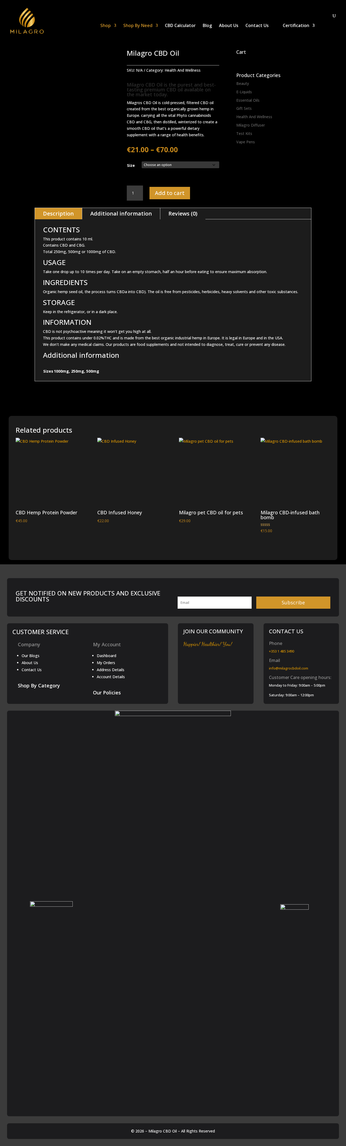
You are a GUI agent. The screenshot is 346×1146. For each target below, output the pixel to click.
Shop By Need (137, 26)
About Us (228, 26)
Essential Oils (248, 100)
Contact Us (257, 26)
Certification (296, 26)
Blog (207, 26)
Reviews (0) (182, 213)
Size (131, 165)
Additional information (121, 213)
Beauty (242, 83)
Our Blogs (30, 655)
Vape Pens (245, 141)
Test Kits (244, 133)
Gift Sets (244, 108)
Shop (105, 26)
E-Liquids (244, 91)
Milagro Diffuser (250, 125)
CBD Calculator (180, 26)
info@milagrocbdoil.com (288, 668)
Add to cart (170, 193)
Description (58, 213)
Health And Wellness (183, 70)
